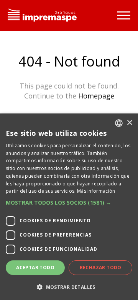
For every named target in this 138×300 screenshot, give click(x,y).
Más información (96, 191)
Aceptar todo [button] (35, 267)
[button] (69, 202)
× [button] (129, 123)
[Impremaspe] (42, 15)
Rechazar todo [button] (101, 267)
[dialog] (69, 206)
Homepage (96, 95)
